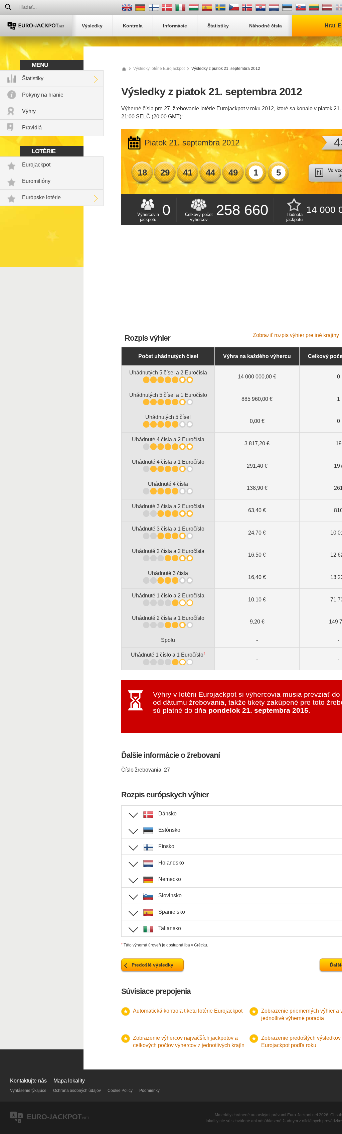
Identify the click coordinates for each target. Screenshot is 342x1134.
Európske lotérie (41, 197)
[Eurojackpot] (36, 25)
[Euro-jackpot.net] (124, 68)
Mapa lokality (69, 1081)
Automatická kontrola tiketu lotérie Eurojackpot (187, 1011)
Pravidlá (32, 127)
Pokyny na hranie (42, 95)
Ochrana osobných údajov (77, 1090)
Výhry (29, 111)
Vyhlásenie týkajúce (28, 1090)
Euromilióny (36, 181)
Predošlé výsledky (152, 965)
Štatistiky (32, 78)
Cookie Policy (120, 1090)
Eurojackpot (36, 164)
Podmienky (149, 1090)
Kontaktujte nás (28, 1081)
